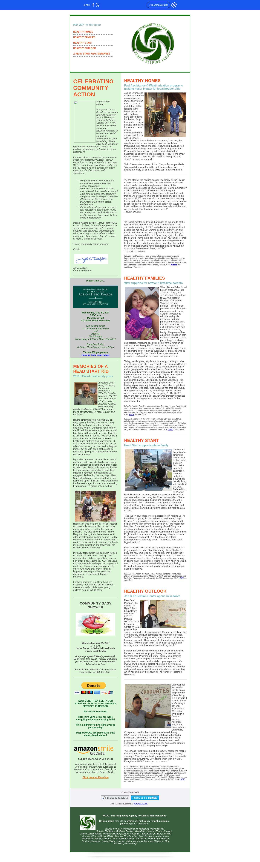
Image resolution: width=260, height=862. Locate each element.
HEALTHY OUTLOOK (84, 48)
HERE (174, 264)
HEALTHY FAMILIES (84, 37)
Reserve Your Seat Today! (95, 355)
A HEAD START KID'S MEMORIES (91, 53)
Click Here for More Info (96, 777)
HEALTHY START (82, 42)
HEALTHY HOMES (83, 32)
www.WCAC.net (140, 804)
